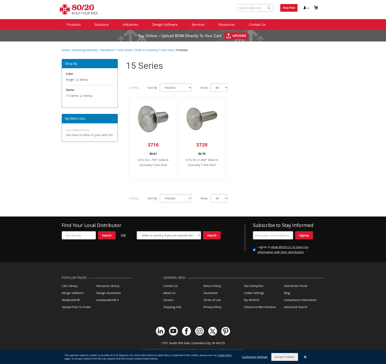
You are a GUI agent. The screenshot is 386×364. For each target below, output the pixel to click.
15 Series (79, 96)
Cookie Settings (254, 293)
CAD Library (70, 286)
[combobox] (254, 8)
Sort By (152, 88)
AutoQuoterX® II (107, 300)
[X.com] (212, 331)
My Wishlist (251, 300)
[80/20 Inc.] (77, 9)
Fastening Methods (85, 50)
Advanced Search (295, 307)
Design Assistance (108, 293)
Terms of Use (212, 300)
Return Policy (212, 286)
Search (106, 235)
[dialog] (193, 357)
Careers (168, 300)
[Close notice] (305, 357)
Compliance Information (300, 300)
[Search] (268, 8)
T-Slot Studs (124, 50)
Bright (77, 79)
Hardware (107, 50)
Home (66, 50)
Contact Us (170, 286)
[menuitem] (73, 24)
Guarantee (210, 293)
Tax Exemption (253, 286)
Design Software (73, 293)
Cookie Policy (224, 355)
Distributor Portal (295, 286)
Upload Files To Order (76, 307)
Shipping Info (172, 307)
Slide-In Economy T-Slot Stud (154, 50)
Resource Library (107, 286)
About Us (169, 293)
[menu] (193, 24)
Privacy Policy (212, 307)
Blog (287, 293)
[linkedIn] (160, 331)
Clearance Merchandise (260, 307)
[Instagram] (199, 331)
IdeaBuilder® (71, 300)
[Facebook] (186, 331)
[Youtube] (173, 331)
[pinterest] (225, 331)
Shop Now (289, 7)
